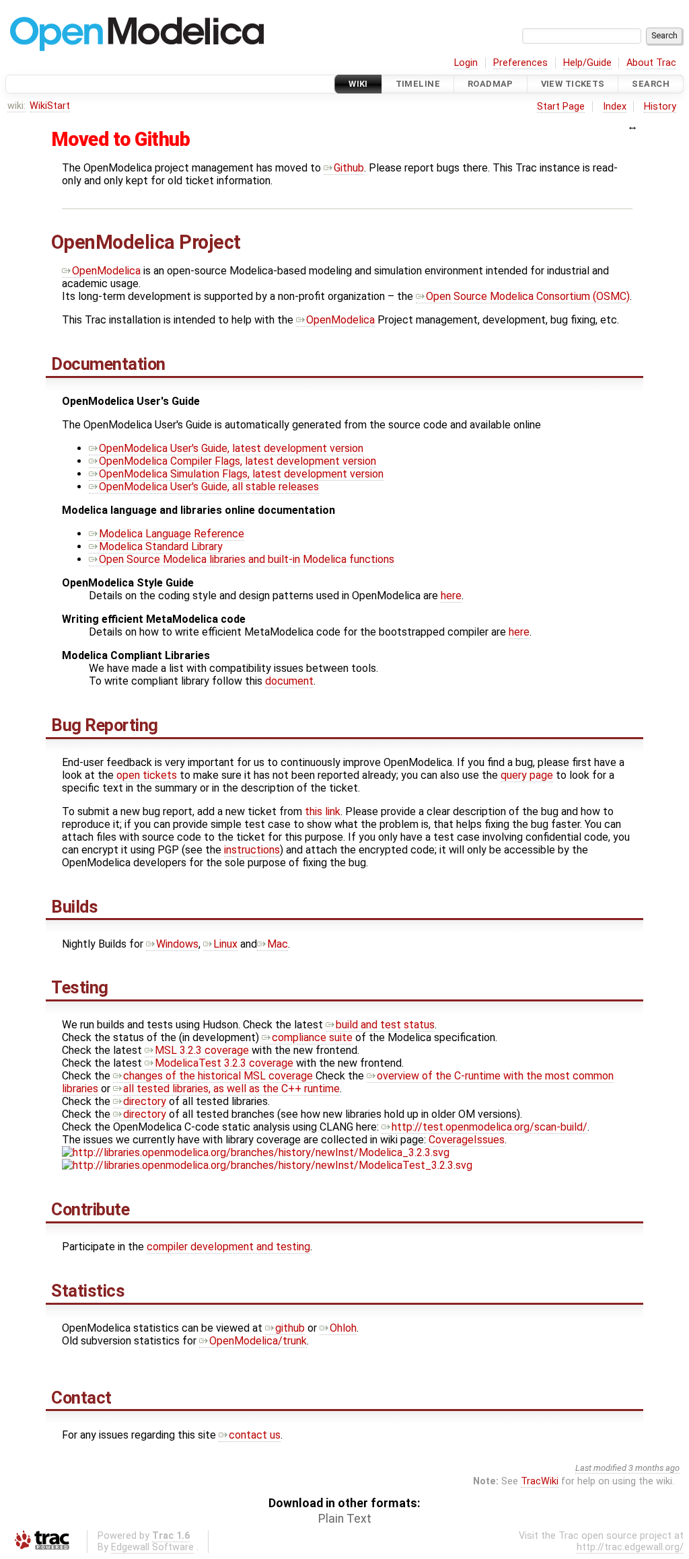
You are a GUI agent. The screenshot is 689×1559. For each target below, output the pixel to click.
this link (322, 811)
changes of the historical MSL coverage (218, 1075)
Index (614, 106)
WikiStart (50, 106)
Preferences (520, 63)
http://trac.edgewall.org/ (630, 1547)
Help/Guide (587, 63)
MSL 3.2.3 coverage (202, 1050)
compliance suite (312, 1037)
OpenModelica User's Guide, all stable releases (209, 486)
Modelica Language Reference (171, 533)
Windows (177, 944)
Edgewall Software (152, 1547)
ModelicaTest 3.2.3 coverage (224, 1063)
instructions (252, 849)
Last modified (600, 1468)
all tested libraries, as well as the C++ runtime (231, 1088)
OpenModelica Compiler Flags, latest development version (237, 461)
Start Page (561, 106)
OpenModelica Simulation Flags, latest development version (241, 473)
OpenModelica (106, 270)
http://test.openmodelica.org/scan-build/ (489, 1126)
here (451, 595)
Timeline (418, 84)
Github (349, 167)
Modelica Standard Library (161, 546)
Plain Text (344, 1518)
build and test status (385, 1024)
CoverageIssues (467, 1139)
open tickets (146, 775)
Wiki (358, 84)
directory (144, 1101)
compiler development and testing (228, 1246)
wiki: (16, 106)
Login (466, 63)
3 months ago (654, 1468)
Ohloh (343, 1328)
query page (527, 775)
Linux (225, 944)
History (660, 106)
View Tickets (573, 84)
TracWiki (539, 1481)
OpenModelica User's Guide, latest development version (231, 448)
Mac (277, 944)
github (290, 1328)
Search (650, 84)
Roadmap (490, 84)
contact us (255, 1435)
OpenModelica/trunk (258, 1340)
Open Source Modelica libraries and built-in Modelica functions (246, 559)
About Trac (651, 63)
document (289, 681)
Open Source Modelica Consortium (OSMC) (528, 296)
